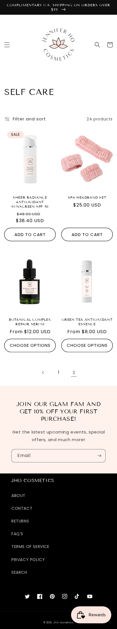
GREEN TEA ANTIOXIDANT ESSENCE (87, 321)
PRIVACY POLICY (28, 559)
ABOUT (18, 495)
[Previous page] (43, 372)
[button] (7, 45)
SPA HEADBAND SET (87, 197)
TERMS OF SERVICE (30, 546)
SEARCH (19, 572)
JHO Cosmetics (63, 622)
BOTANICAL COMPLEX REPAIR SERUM (30, 321)
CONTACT (21, 508)
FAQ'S (17, 534)
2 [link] (74, 372)
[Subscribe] (99, 455)
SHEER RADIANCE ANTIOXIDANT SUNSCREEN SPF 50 (30, 201)
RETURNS (20, 521)
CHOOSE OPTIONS (30, 345)
